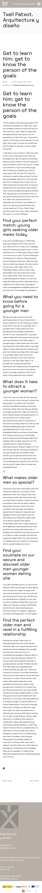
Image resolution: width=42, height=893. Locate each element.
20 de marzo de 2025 (21, 82)
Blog (5, 82)
